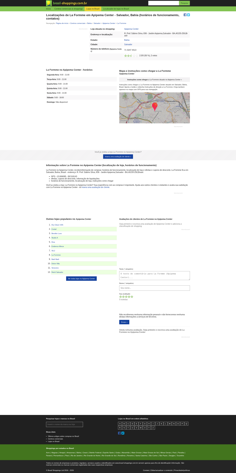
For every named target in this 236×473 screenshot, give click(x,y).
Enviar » (124, 322)
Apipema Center (131, 29)
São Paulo (163, 456)
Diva (53, 242)
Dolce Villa (56, 264)
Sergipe (172, 456)
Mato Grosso (137, 453)
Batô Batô (55, 259)
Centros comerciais (55, 439)
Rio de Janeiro (76, 456)
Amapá (62, 453)
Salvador (128, 44)
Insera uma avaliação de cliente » (118, 157)
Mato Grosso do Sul (151, 453)
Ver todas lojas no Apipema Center (81, 279)
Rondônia (121, 456)
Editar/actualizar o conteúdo (161, 470)
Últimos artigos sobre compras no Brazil (63, 436)
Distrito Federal (95, 453)
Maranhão (126, 453)
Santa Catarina (141, 456)
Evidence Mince (58, 246)
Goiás (118, 453)
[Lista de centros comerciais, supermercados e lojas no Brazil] (82, 3)
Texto (126, 269)
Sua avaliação (124, 294)
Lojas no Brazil (92, 9)
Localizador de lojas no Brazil (116, 9)
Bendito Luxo (57, 233)
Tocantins (180, 456)
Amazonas (71, 453)
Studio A (55, 238)
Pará (174, 453)
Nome (126, 283)
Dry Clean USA (57, 225)
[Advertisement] (66, 47)
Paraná (49, 456)
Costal (54, 229)
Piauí (67, 456)
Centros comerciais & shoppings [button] (68, 9)
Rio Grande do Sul (109, 456)
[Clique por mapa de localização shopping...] (154, 108)
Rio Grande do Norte (92, 456)
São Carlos (153, 456)
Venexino (55, 268)
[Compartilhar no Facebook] (185, 14)
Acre (48, 453)
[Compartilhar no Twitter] (188, 14)
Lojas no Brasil (53, 441)
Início (48, 9)
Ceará (85, 453)
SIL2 (53, 251)
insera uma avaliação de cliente (95, 187)
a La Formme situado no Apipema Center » (154, 80)
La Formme (56, 255)
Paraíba (181, 453)
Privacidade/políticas (182, 470)
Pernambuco (58, 456)
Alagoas (54, 453)
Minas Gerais (166, 453)
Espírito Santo (108, 453)
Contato (146, 470)
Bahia (126, 40)
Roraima (130, 456)
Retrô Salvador (57, 272)
